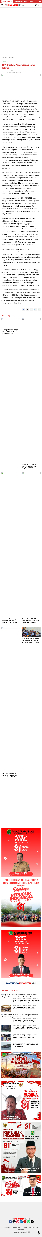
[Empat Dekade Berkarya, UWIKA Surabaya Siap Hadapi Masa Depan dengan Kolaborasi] (21, 1016)
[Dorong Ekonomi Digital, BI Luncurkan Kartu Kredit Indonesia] (10, 323)
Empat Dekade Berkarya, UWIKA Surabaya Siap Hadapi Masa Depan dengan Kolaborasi (25, 1021)
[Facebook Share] (23, 309)
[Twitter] (14, 1221)
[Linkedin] (21, 1221)
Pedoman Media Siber (30, 1227)
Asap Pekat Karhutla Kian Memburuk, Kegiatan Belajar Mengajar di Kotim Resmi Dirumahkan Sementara (26, 1001)
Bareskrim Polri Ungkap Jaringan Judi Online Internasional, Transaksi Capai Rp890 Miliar (10, 620)
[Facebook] (10, 1221)
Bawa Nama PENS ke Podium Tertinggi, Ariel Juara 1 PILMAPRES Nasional (30, 620)
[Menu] (2, 5)
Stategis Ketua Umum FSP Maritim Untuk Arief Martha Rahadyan (25, 1036)
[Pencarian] (39, 5)
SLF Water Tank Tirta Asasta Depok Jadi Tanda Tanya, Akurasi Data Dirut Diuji (26, 1028)
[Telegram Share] (35, 309)
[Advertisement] (21, 28)
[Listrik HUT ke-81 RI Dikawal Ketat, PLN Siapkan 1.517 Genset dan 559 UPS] (31, 390)
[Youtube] (24, 1221)
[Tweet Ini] (27, 309)
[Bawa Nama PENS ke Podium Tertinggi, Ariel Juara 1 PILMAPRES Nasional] (31, 544)
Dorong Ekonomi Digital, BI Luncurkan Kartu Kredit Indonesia (10, 331)
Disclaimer (8, 1227)
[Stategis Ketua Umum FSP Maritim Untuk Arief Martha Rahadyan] (6, 1037)
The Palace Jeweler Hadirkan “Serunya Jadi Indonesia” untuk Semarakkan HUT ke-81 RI (24, 1008)
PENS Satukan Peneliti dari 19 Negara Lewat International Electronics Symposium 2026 (10, 775)
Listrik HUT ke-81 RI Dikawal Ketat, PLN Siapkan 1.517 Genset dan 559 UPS (31, 466)
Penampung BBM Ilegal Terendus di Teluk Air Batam (25, 1045)
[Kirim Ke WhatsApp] (39, 309)
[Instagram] (17, 1221)
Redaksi (21, 1229)
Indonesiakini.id (10, 71)
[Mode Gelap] (36, 5)
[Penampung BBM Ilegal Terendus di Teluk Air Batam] (6, 1046)
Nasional (4, 62)
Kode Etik (16, 1227)
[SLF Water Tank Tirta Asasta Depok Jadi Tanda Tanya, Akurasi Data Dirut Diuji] (6, 1028)
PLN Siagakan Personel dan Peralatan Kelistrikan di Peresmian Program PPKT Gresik (31, 640)
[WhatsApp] (28, 1221)
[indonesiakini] (15, 5)
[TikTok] (32, 1221)
